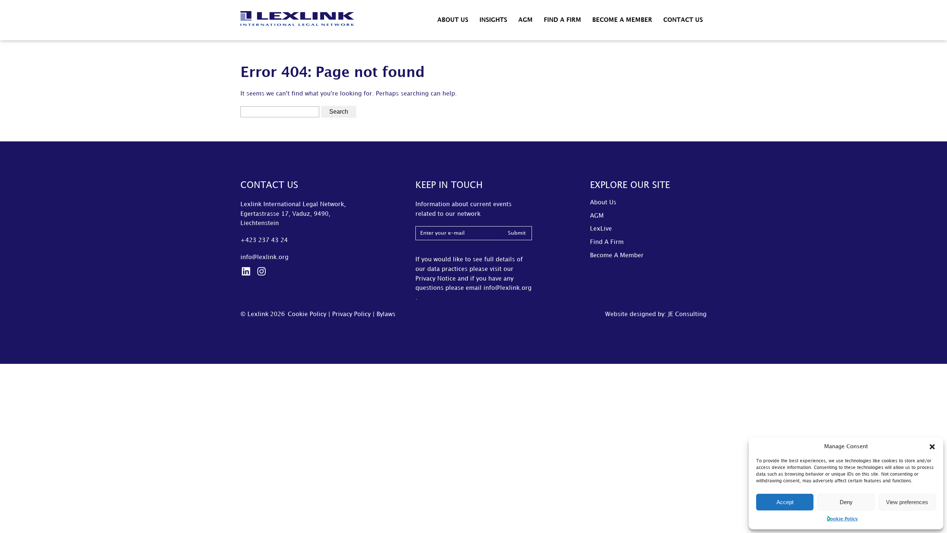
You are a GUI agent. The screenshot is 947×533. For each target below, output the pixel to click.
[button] (932, 446)
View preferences (907, 502)
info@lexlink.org (264, 257)
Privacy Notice (435, 279)
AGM (525, 20)
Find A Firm (562, 20)
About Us (452, 20)
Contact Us (683, 20)
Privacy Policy (351, 314)
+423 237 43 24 (264, 240)
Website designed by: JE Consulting (656, 314)
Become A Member (622, 20)
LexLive (601, 229)
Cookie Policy (842, 519)
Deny (846, 502)
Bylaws (386, 314)
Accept (784, 502)
